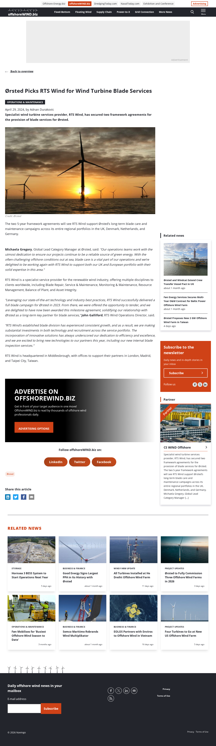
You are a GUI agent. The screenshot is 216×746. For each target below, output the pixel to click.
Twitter (79, 462)
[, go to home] (23, 12)
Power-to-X (123, 11)
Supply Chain (104, 11)
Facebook (104, 462)
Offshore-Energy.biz (54, 3)
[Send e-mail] (134, 690)
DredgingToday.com (105, 3)
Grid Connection (144, 11)
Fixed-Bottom (62, 11)
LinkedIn (55, 462)
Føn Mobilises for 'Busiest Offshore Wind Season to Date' (29, 636)
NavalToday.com (130, 3)
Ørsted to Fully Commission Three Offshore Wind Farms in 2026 (183, 577)
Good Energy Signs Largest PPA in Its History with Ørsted (80, 577)
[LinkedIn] (205, 384)
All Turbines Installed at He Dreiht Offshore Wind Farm (132, 575)
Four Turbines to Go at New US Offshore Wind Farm (183, 634)
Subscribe (176, 373)
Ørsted (10, 474)
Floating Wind (83, 11)
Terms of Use (163, 695)
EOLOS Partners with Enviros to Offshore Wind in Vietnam (133, 634)
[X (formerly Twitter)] (200, 384)
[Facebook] (195, 384)
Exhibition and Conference (158, 3)
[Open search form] (192, 12)
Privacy (166, 689)
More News (165, 11)
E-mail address (17, 699)
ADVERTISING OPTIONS (34, 429)
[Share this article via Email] (31, 497)
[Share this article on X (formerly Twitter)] (15, 497)
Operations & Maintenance (25, 102)
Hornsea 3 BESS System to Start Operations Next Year (30, 575)
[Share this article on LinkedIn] (7, 497)
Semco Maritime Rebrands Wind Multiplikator (80, 634)
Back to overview (21, 71)
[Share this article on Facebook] (23, 497)
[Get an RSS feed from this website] (111, 698)
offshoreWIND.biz (79, 3)
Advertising (199, 3)
